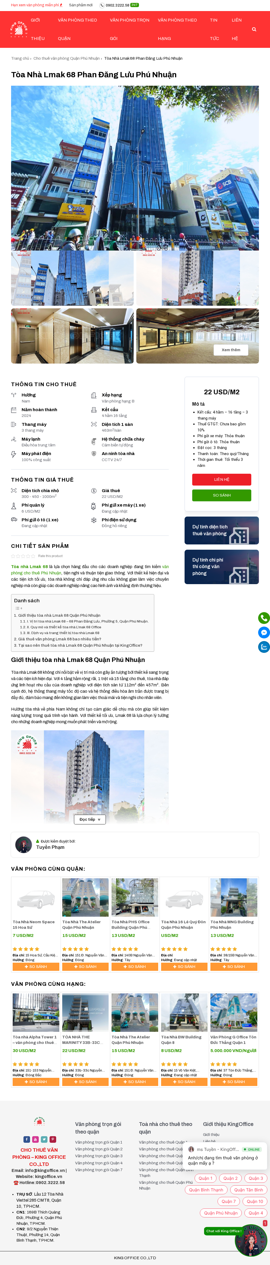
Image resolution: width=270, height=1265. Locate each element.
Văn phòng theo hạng (177, 29)
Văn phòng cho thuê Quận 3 (163, 1156)
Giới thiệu (211, 1135)
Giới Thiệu (38, 29)
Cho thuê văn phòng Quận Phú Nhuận (66, 58)
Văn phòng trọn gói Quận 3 (99, 1156)
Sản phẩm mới (81, 5)
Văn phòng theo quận (77, 29)
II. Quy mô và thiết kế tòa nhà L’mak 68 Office (64, 627)
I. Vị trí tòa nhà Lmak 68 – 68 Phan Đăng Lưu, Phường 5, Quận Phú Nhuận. (88, 621)
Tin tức (214, 29)
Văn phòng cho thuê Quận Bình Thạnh (166, 1172)
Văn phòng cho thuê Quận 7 (163, 1163)
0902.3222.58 (121, 5)
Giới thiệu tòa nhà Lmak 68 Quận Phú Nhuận (59, 615)
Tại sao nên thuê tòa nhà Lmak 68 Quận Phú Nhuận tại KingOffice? (80, 645)
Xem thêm (231, 350)
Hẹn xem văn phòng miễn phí (35, 5)
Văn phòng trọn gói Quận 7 (99, 1170)
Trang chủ (20, 58)
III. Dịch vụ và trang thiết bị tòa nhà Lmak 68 (63, 633)
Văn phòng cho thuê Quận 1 (163, 1142)
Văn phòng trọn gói (130, 29)
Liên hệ (237, 29)
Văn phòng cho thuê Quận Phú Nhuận (166, 1185)
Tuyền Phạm (50, 847)
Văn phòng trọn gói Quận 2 (99, 1149)
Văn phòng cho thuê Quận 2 (163, 1149)
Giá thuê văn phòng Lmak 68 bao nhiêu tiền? (59, 639)
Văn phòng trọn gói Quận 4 (99, 1163)
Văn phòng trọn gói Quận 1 (98, 1142)
